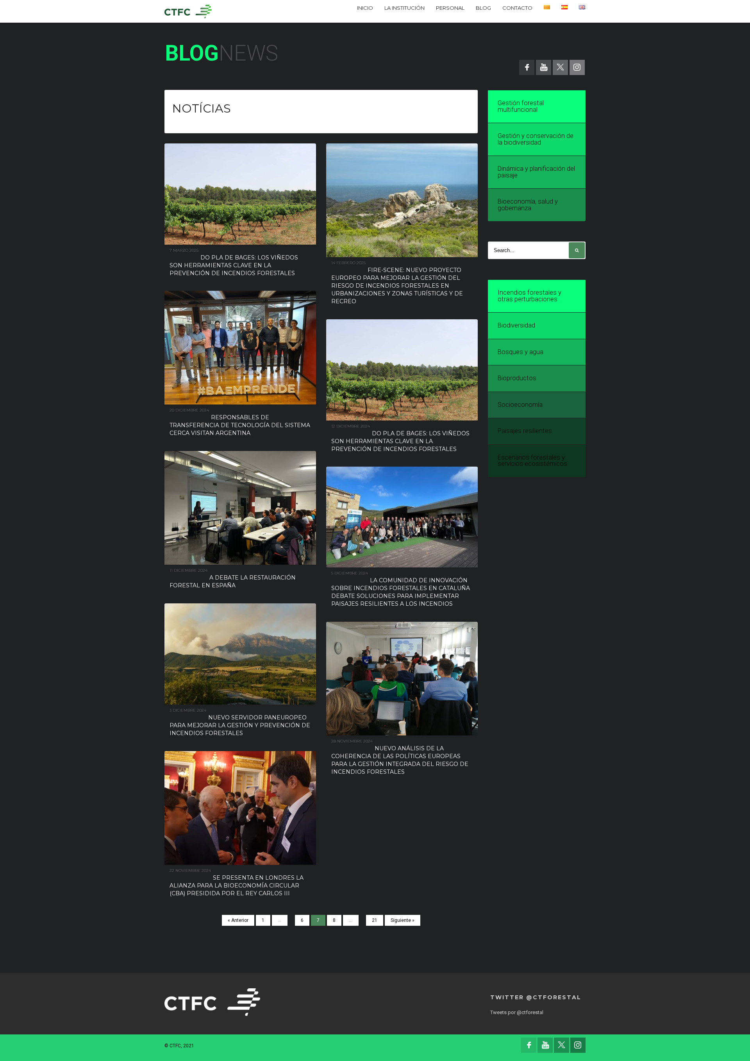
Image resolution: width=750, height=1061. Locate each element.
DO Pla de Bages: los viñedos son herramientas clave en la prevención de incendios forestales (234, 265)
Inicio (365, 8)
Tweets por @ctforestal (516, 1012)
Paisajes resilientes (525, 431)
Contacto (517, 8)
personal (450, 8)
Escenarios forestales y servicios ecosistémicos (532, 461)
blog (483, 8)
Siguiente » (402, 920)
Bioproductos (517, 378)
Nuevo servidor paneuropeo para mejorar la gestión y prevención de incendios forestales (240, 725)
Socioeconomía (520, 404)
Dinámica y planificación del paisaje (536, 172)
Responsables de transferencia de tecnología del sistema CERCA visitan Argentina (240, 425)
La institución (404, 8)
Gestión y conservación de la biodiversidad (535, 139)
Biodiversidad (516, 325)
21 (374, 920)
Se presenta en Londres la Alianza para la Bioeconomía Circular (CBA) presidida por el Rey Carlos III (237, 885)
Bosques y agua (520, 352)
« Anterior (238, 920)
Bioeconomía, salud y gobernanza (528, 205)
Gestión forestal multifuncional (521, 106)
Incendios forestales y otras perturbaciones (529, 296)
